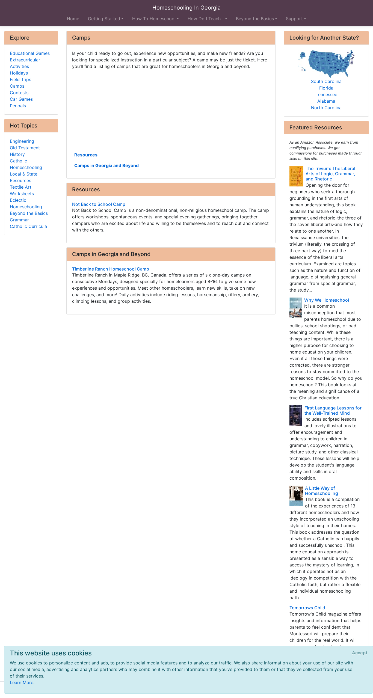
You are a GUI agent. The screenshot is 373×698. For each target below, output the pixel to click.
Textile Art (20, 187)
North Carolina (326, 107)
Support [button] (294, 18)
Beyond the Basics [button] (255, 18)
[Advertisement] (171, 110)
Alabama (326, 101)
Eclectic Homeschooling (26, 203)
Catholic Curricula (28, 226)
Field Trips (20, 79)
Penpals (18, 105)
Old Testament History (25, 151)
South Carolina (326, 81)
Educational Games (30, 53)
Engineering (22, 141)
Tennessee (326, 94)
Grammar (19, 219)
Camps (17, 86)
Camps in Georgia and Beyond (106, 165)
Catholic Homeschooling (26, 164)
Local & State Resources (23, 177)
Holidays (19, 73)
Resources (85, 155)
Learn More (21, 682)
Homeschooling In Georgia (186, 7)
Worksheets (22, 193)
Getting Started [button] (104, 18)
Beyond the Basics (29, 213)
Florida (326, 88)
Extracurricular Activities (25, 63)
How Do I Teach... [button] (206, 18)
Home (73, 18)
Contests (19, 92)
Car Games (21, 99)
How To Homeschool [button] (154, 18)
